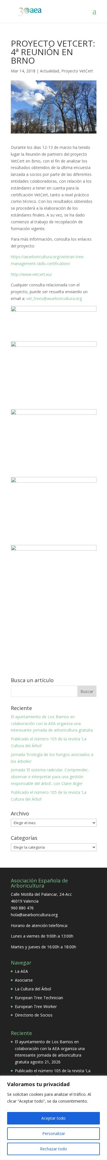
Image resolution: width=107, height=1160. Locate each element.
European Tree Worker (36, 1006)
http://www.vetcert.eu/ (31, 274)
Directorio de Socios (34, 1015)
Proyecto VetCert (77, 71)
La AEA (21, 971)
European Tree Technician (39, 997)
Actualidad (49, 71)
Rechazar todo (53, 1148)
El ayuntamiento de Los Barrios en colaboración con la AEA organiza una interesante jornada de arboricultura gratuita (52, 723)
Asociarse (24, 980)
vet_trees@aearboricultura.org (54, 298)
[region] (53, 1118)
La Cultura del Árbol (33, 989)
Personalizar (53, 1133)
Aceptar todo (53, 1118)
